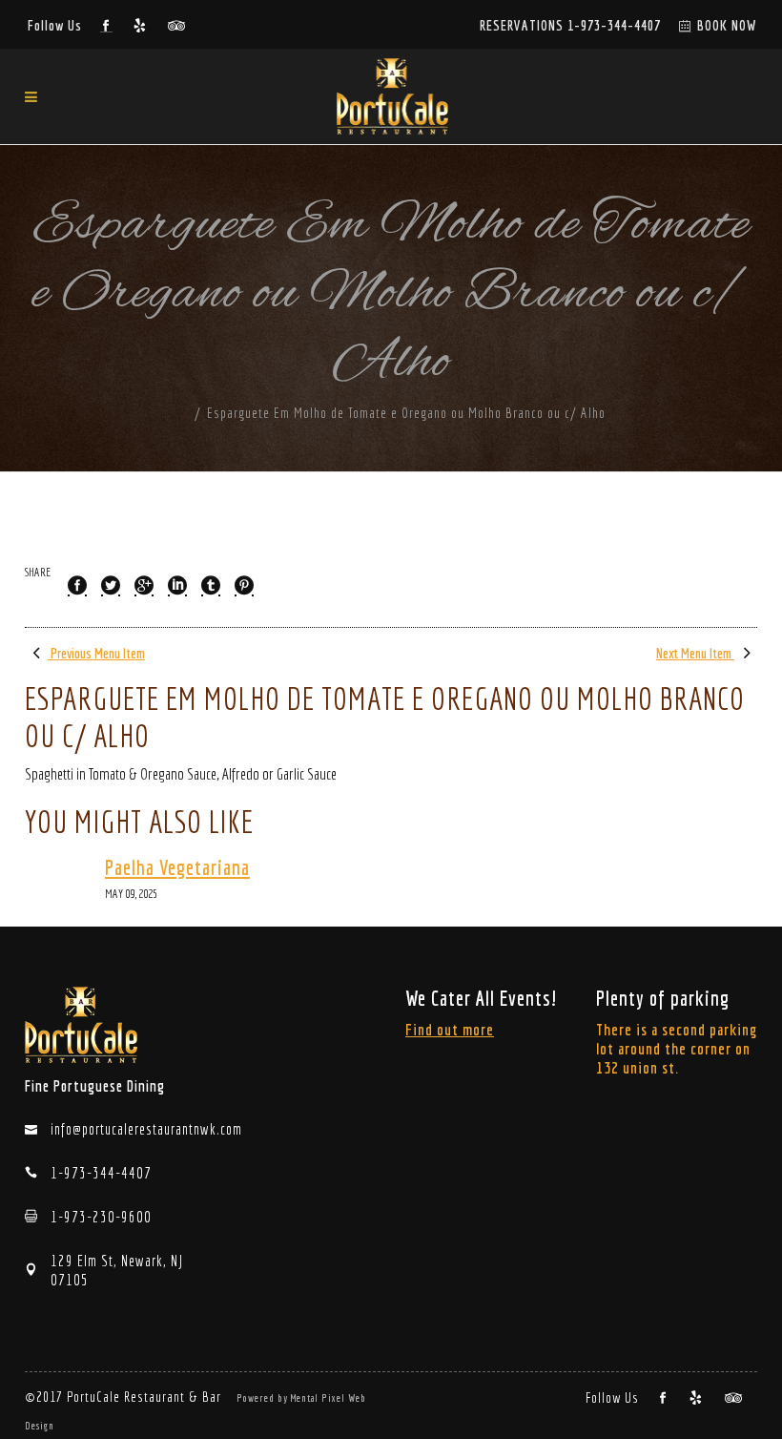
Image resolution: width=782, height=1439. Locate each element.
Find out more (449, 1029)
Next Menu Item (695, 653)
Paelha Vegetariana (177, 867)
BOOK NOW (727, 25)
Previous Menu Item (96, 653)
